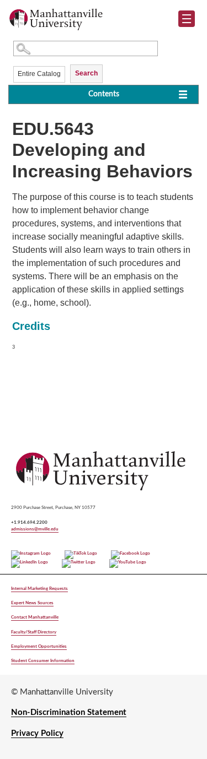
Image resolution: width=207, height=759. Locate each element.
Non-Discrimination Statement (68, 712)
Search (86, 73)
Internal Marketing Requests (39, 588)
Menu (191, 20)
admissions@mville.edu (35, 529)
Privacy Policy (37, 733)
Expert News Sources (32, 603)
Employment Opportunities (39, 646)
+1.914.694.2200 (29, 522)
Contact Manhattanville (35, 617)
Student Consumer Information (43, 661)
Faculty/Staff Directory (33, 632)
